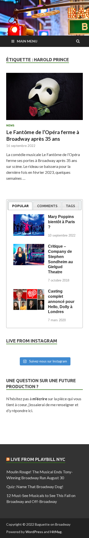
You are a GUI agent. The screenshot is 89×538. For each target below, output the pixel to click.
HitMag (56, 532)
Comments (47, 206)
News (10, 125)
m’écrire (39, 398)
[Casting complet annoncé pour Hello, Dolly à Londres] (28, 292)
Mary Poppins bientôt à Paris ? (61, 222)
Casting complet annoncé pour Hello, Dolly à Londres (61, 301)
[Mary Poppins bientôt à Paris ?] (28, 217)
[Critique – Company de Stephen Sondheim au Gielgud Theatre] (28, 247)
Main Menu (27, 41)
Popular (20, 206)
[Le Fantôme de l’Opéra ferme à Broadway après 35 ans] (44, 98)
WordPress (34, 532)
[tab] (20, 206)
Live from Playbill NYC (38, 459)
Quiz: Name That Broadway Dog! (34, 486)
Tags (70, 206)
